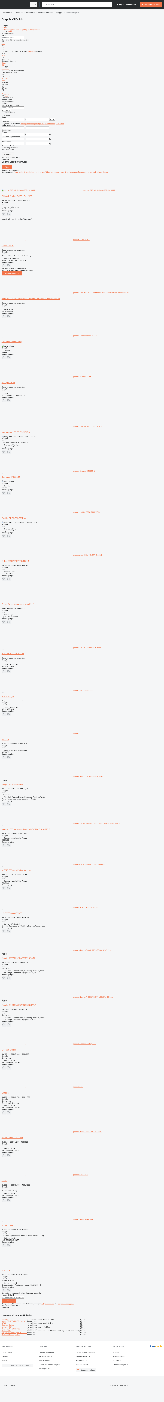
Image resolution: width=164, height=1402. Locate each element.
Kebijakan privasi (45, 1356)
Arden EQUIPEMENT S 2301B (15, 561)
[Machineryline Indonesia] (14, 4)
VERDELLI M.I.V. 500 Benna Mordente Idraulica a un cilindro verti (31, 299)
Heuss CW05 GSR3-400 (12, 1138)
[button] (4, 214)
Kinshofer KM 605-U (11, 477)
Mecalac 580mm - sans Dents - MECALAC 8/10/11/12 (26, 829)
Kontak (4, 1360)
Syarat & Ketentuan (46, 1352)
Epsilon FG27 (8, 1270)
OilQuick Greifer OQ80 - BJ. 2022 (17, 196)
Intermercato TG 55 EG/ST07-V (16, 432)
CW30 (4, 1181)
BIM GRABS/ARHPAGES (13, 653)
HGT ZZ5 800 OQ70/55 (12, 913)
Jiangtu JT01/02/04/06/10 (13, 784)
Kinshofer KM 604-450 (11, 342)
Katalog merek (44, 1369)
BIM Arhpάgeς (8, 696)
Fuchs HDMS (8, 246)
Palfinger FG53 (8, 382)
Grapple (5, 739)
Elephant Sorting (9, 1050)
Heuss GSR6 (7, 1225)
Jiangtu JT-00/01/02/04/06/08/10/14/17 (19, 1005)
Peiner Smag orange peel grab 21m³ (18, 604)
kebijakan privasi (48, 1304)
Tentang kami (7, 1352)
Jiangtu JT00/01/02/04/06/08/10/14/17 (18, 958)
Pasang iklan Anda (12, 273)
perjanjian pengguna (66, 1304)
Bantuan (5, 1356)
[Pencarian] (44, 4)
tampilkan (7, 155)
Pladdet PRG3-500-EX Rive (14, 518)
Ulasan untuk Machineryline (49, 1364)
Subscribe (8, 1301)
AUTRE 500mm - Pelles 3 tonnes (16, 870)
